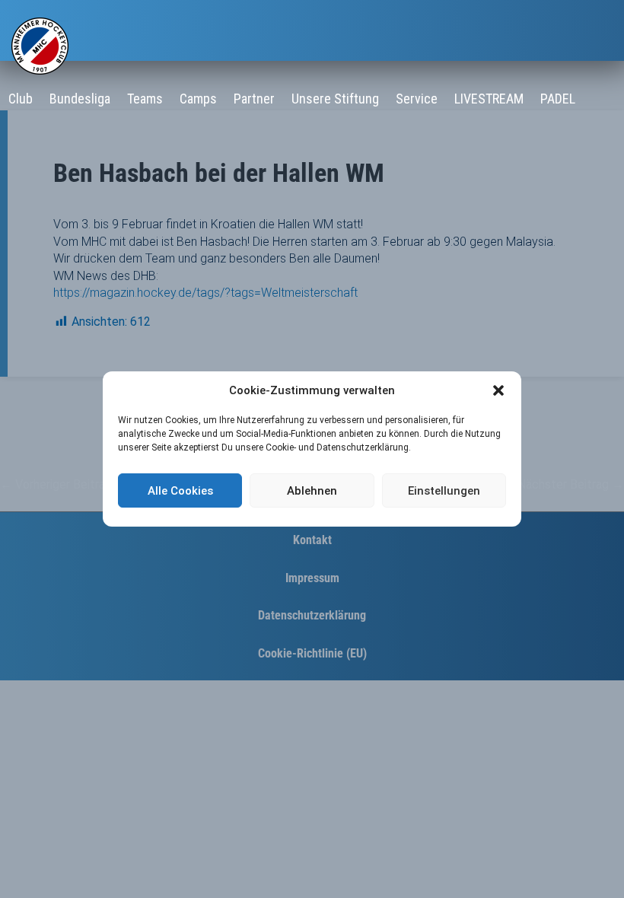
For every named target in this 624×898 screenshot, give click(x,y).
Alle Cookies (180, 491)
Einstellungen (444, 491)
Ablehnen (312, 491)
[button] (498, 390)
